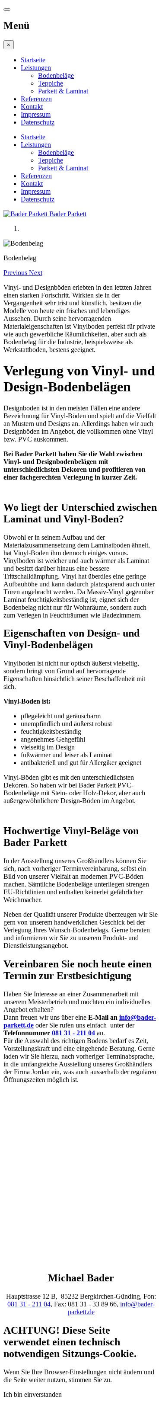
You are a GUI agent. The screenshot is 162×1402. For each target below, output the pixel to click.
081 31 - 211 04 (73, 1033)
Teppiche (50, 83)
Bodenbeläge (56, 75)
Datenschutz (37, 122)
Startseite (33, 60)
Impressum (36, 114)
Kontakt (32, 106)
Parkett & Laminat (63, 91)
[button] (16, 272)
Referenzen (36, 98)
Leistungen (36, 67)
